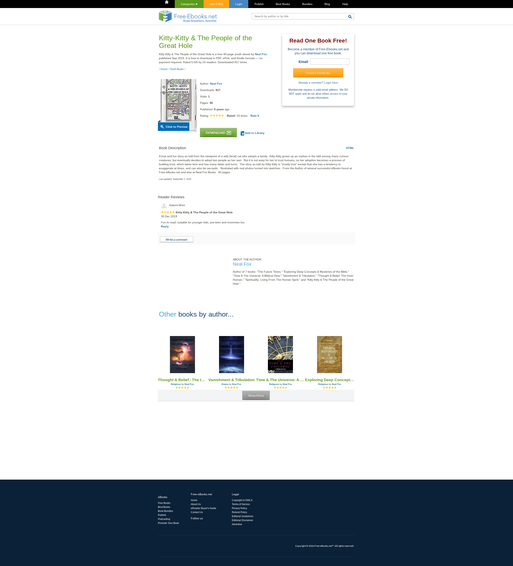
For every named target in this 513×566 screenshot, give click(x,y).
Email (303, 62)
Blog (327, 4)
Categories (188, 4)
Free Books (164, 503)
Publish (259, 4)
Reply (165, 226)
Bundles (307, 4)
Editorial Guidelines (242, 516)
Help (345, 4)
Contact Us (197, 512)
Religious (176, 384)
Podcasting (164, 519)
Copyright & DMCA (242, 500)
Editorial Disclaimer (242, 520)
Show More (256, 395)
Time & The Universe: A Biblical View (280, 380)
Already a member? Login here (318, 82)
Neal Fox (261, 54)
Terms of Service (241, 504)
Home (194, 500)
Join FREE (216, 4)
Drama (225, 384)
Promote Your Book (168, 523)
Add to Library (254, 133)
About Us (196, 504)
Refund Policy (239, 512)
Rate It (254, 115)
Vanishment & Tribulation (231, 380)
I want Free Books (318, 73)
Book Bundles (165, 511)
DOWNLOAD (216, 133)
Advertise (237, 524)
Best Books (283, 4)
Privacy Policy (239, 508)
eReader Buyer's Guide (203, 508)
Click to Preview (177, 126)
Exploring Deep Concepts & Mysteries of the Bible (329, 380)
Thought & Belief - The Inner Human (182, 380)
